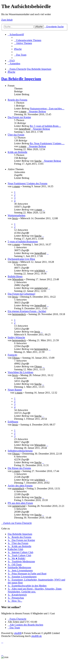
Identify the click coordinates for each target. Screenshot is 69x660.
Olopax (16, 357)
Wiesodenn (17, 279)
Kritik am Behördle (17, 152)
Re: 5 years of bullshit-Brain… (45, 126)
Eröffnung (13, 421)
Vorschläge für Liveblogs (20, 372)
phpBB (18, 633)
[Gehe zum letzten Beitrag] (44, 209)
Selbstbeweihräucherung (20, 450)
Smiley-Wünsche (16, 337)
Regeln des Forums (17, 99)
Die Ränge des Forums (19, 468)
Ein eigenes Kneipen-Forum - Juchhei (27, 311)
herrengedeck (19, 314)
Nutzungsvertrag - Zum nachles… (47, 108)
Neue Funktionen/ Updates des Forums (27, 183)
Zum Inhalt (7, 19)
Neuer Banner (15, 389)
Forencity (12, 354)
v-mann (22, 111)
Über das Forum (16, 134)
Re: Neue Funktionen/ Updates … (47, 143)
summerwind (40, 288)
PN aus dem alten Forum (20, 503)
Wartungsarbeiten (16, 215)
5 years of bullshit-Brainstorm (23, 241)
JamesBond (24, 129)
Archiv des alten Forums (20, 485)
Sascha (37, 160)
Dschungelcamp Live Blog (21, 259)
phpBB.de (36, 636)
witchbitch (39, 270)
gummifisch (18, 488)
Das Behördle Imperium (21, 79)
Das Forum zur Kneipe (19, 117)
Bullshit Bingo (15, 276)
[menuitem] (27, 40)
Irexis (15, 218)
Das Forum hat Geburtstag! (21, 293)
